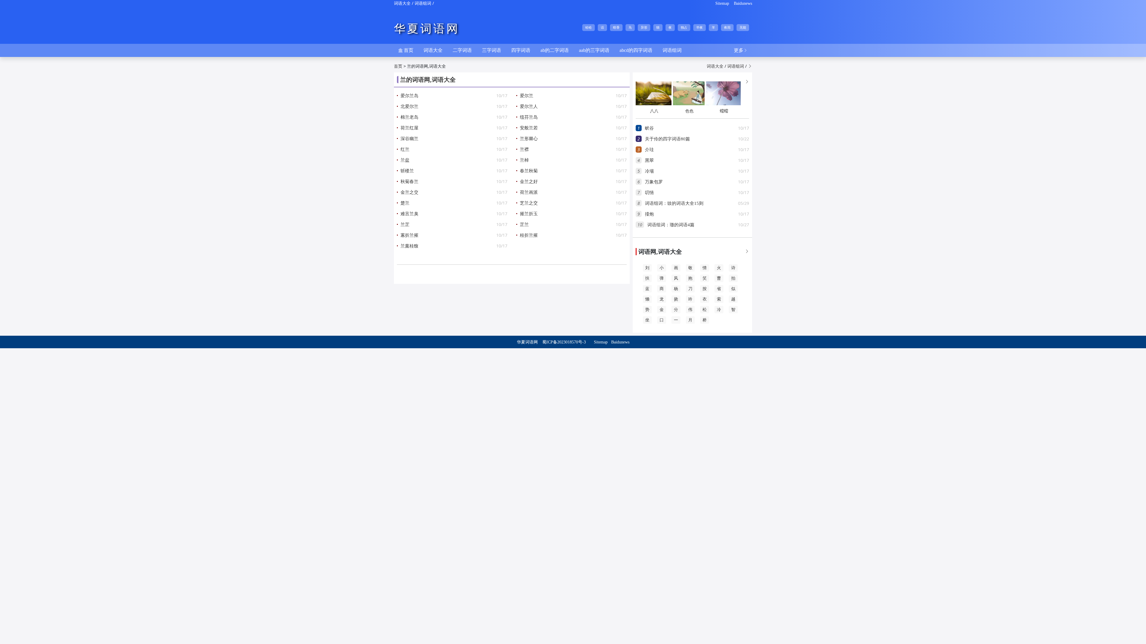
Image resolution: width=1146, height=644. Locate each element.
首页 (405, 50)
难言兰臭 (409, 213)
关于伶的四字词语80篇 (667, 139)
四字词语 (520, 50)
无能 (743, 27)
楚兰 (405, 203)
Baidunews (743, 3)
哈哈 (588, 27)
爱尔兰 (526, 95)
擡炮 (649, 214)
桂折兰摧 (529, 235)
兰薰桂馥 (409, 246)
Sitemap (722, 3)
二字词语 (462, 50)
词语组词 (423, 3)
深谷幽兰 (409, 138)
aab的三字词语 (594, 50)
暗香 (616, 27)
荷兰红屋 (409, 128)
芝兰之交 (529, 203)
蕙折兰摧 (409, 235)
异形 (644, 27)
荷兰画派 (529, 192)
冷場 (649, 171)
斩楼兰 (407, 170)
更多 (741, 50)
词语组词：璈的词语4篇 (670, 224)
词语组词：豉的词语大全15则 (674, 203)
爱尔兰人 (529, 106)
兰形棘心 (529, 138)
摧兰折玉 (529, 213)
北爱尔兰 (409, 106)
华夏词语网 (427, 28)
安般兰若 (529, 128)
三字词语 (491, 50)
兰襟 (524, 149)
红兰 (405, 149)
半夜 (699, 27)
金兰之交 (409, 192)
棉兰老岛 (409, 117)
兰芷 (405, 224)
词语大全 (402, 3)
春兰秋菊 (529, 170)
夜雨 (727, 27)
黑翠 (649, 160)
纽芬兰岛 (529, 117)
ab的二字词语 (554, 50)
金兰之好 (529, 181)
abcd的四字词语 (636, 50)
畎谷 (649, 128)
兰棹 (524, 160)
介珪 (649, 149)
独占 (684, 27)
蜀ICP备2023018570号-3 (564, 342)
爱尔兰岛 (409, 95)
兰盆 (405, 160)
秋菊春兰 (409, 181)
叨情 (649, 192)
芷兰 (524, 224)
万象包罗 (654, 181)
